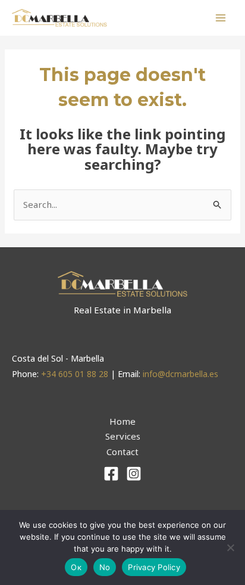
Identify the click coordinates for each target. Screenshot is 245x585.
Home (122, 421)
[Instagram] (134, 473)
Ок (76, 567)
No (105, 567)
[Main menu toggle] (221, 18)
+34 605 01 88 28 (76, 373)
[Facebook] (111, 473)
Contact (122, 452)
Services (122, 436)
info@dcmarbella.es (180, 373)
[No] (230, 547)
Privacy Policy (154, 567)
